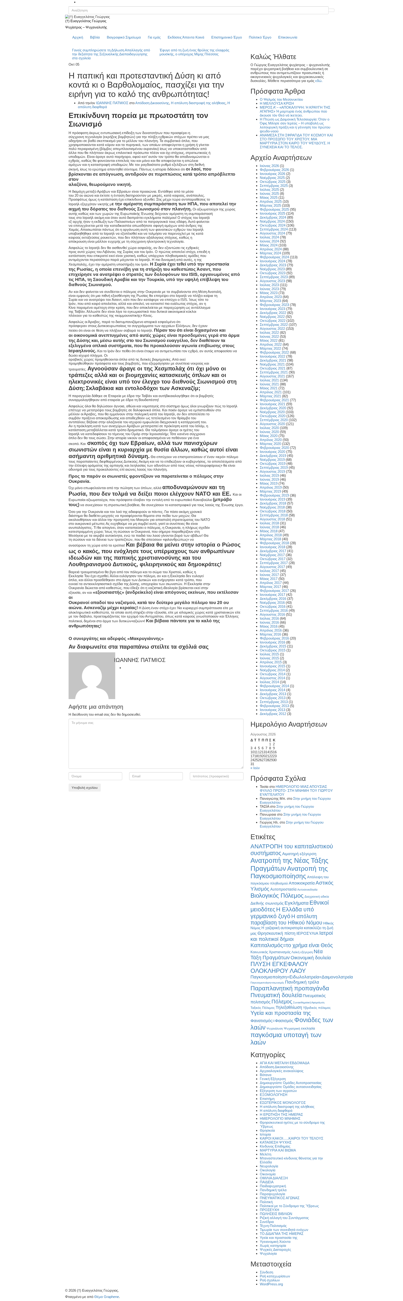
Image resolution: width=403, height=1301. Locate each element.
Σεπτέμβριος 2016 (274, 610)
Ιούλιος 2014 (269, 682)
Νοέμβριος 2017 (272, 555)
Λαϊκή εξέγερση (302, 952)
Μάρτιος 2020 (270, 444)
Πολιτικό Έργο (260, 37)
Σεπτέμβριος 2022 (274, 325)
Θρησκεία (267, 1130)
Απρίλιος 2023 (271, 297)
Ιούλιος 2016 (269, 618)
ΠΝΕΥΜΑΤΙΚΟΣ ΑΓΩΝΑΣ (279, 1198)
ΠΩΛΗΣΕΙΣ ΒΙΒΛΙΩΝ (276, 1214)
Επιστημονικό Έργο (226, 37)
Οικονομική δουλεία (311, 957)
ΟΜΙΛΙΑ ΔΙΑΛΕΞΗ (274, 1178)
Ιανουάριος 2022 (272, 356)
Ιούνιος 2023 (269, 289)
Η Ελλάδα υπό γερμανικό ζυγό (282, 912)
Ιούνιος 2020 (269, 432)
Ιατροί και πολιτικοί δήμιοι (291, 936)
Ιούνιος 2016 (269, 622)
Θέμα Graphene (106, 1297)
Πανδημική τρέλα (302, 982)
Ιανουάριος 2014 (272, 690)
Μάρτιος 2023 (270, 301)
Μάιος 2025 (269, 197)
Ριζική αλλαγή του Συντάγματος (284, 1218)
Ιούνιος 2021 (269, 384)
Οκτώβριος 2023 (272, 273)
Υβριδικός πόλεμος (317, 1008)
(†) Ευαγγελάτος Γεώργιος (85, 21)
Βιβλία (95, 37)
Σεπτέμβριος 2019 (274, 467)
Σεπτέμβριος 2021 (274, 372)
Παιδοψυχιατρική (273, 1186)
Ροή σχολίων (270, 1280)
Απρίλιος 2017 (271, 583)
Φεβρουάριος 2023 (274, 305)
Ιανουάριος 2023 (272, 309)
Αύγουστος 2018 (272, 519)
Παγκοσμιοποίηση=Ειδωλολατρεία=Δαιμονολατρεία (301, 976)
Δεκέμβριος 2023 (273, 265)
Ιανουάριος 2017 (272, 595)
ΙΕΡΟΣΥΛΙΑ (307, 933)
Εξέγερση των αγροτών (278, 1091)
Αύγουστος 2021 (272, 376)
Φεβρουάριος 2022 (274, 352)
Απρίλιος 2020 (271, 440)
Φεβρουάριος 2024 (274, 257)
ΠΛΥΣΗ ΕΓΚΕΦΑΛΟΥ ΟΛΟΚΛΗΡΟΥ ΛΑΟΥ (279, 967)
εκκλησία (308, 1028)
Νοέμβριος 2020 (272, 412)
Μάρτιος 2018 (270, 539)
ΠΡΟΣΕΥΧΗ (269, 1210)
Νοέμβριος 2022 (272, 317)
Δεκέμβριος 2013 (273, 694)
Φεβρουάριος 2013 (274, 706)
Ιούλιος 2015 (269, 654)
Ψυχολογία (268, 1253)
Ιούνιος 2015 (269, 658)
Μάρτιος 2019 (270, 491)
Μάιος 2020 (269, 436)
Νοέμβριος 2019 (272, 460)
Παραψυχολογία (272, 1194)
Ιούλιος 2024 (269, 237)
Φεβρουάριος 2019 (274, 495)
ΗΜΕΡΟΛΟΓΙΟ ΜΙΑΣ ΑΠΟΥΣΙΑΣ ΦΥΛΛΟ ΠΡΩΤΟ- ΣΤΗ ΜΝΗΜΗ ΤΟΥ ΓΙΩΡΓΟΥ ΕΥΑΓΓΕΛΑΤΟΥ (296, 790)
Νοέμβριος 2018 (272, 507)
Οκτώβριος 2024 (272, 225)
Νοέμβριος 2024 (272, 221)
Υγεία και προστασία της (280, 1013)
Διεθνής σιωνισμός (267, 903)
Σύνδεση (266, 1272)
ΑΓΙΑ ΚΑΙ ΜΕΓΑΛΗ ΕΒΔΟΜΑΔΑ (284, 1063)
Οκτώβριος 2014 (272, 674)
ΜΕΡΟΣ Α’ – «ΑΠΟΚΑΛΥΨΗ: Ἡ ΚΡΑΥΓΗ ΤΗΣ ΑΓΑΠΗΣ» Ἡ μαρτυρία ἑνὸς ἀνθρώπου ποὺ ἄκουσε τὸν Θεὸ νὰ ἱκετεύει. (295, 111)
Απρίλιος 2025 (271, 201)
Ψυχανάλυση (275, 1028)
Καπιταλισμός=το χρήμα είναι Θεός (291, 945)
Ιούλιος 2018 (269, 523)
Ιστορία (265, 1134)
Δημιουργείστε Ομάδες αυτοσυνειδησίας (291, 1087)
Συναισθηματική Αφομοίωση (308, 1002)
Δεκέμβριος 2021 (273, 360)
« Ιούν (255, 768)
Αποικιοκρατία (302, 883)
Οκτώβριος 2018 (272, 511)
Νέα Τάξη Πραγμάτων (286, 954)
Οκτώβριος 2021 (272, 368)
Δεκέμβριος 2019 (273, 456)
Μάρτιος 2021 (270, 396)
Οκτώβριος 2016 (272, 606)
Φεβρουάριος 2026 (274, 170)
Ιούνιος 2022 (269, 336)
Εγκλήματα (297, 903)
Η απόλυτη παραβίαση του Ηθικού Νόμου (286, 919)
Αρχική (77, 37)
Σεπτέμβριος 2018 (274, 515)
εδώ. (319, 81)
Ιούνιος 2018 (269, 527)
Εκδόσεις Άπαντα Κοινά (186, 37)
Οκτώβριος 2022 (272, 321)
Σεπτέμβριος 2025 (274, 186)
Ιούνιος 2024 (269, 241)
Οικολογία (267, 1170)
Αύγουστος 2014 (272, 678)
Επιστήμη (267, 1099)
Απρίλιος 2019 (271, 487)
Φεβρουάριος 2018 (274, 543)
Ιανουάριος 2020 (272, 452)
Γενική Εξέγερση (273, 1079)
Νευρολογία (269, 1166)
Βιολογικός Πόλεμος (277, 895)
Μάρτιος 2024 (270, 253)
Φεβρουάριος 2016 (274, 638)
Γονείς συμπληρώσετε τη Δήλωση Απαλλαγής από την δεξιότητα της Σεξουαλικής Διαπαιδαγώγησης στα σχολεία (111, 54)
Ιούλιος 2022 (269, 332)
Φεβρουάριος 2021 (274, 400)
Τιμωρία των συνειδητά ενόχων (284, 1230)
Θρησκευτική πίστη (276, 933)
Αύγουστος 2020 (272, 424)
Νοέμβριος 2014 (272, 670)
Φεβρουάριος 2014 (274, 686)
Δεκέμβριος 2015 (273, 646)
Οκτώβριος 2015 (272, 650)
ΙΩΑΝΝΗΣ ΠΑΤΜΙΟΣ (112, 103)
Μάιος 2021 (269, 388)
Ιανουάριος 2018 (272, 547)
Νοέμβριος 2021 (272, 364)
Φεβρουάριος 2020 (274, 448)
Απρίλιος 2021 (271, 392)
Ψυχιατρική (292, 1028)
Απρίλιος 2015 (271, 662)
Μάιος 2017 (269, 579)
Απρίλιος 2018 (271, 535)
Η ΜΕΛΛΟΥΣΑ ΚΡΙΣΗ (277, 103)
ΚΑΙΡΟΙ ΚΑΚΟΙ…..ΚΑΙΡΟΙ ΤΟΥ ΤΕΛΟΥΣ (291, 1138)
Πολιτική (266, 1202)
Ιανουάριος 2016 (272, 642)
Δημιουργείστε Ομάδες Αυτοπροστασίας (291, 1083)
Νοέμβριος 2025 (272, 178)
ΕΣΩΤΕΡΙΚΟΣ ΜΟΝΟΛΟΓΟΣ (283, 1103)
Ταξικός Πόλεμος (262, 1008)
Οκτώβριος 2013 (272, 698)
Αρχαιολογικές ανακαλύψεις (281, 1071)
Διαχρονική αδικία (317, 896)
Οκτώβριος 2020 (272, 416)
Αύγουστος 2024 (272, 233)
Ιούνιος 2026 (269, 166)
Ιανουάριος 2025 (272, 213)
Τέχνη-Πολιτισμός (273, 1226)
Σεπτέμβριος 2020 (274, 420)
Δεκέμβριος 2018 (273, 503)
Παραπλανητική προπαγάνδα (289, 988)
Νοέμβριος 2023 (272, 269)
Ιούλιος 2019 (269, 475)
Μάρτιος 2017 (270, 587)
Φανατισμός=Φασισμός (271, 1020)
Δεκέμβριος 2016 (273, 599)
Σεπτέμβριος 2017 (274, 563)
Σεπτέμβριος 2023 (274, 277)
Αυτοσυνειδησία (307, 889)
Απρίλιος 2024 (271, 249)
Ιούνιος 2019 (269, 479)
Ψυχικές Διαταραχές (275, 1249)
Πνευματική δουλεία (276, 995)
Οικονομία (268, 1174)
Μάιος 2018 (269, 531)
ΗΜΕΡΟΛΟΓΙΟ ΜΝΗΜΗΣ (280, 1118)
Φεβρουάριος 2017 (274, 591)
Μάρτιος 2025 (270, 205)
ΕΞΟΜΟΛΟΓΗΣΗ (273, 1095)
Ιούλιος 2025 (269, 190)
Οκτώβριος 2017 (272, 559)
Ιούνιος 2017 (269, 575)
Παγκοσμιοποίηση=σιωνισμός (267, 982)
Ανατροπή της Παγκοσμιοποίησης (289, 872)
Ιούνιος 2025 (269, 194)
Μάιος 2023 (269, 293)
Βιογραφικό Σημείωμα (124, 37)
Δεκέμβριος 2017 (273, 551)
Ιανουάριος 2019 (272, 499)
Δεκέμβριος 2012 (273, 714)
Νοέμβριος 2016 (272, 602)
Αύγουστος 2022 (272, 329)
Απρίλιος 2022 (271, 344)
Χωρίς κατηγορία (273, 1246)
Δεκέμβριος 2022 (273, 313)
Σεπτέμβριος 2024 (274, 229)
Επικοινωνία (287, 37)
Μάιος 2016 (269, 626)
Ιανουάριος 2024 (272, 261)
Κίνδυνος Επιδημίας (275, 1146)
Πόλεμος (281, 1002)
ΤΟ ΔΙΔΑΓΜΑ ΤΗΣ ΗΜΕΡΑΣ (281, 1234)
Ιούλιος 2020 (269, 428)
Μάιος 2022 (269, 340)
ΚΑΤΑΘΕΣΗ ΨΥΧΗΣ (276, 1142)
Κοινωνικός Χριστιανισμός (270, 952)
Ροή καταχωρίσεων (275, 1276)
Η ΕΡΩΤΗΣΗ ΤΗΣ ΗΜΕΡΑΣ (281, 1114)
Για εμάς (154, 37)
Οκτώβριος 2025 (272, 182)
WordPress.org (271, 1284)
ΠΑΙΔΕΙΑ (267, 1182)
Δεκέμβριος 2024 (273, 217)
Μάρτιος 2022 (270, 348)
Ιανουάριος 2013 (272, 710)
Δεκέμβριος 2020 (273, 408)
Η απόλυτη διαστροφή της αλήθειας (198, 103)
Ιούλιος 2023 (269, 285)
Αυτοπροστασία (283, 889)
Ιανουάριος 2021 (272, 404)
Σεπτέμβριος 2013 (274, 702)
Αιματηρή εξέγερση (299, 854)
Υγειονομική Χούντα (275, 1242)
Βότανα (265, 1075)
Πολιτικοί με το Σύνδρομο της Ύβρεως (289, 1206)
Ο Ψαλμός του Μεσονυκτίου (281, 99)
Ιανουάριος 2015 (272, 666)
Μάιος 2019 (269, 483)
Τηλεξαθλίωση (289, 1007)
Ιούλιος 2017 (269, 571)
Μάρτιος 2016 (270, 634)
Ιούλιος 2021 (269, 380)
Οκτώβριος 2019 (272, 464)
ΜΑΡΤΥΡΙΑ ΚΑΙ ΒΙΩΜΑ (278, 1150)
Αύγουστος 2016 (272, 614)
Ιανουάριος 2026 (272, 174)
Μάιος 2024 (269, 245)
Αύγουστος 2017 (272, 567)
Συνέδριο (267, 1222)
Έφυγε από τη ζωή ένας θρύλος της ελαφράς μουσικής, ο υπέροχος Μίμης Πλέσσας (194, 52)
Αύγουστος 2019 (272, 471)
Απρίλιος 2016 (271, 630)
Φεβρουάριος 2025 (274, 209)
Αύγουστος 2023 (272, 281)
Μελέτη (265, 1154)
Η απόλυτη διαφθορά (276, 1111)
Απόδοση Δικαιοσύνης (152, 103)
